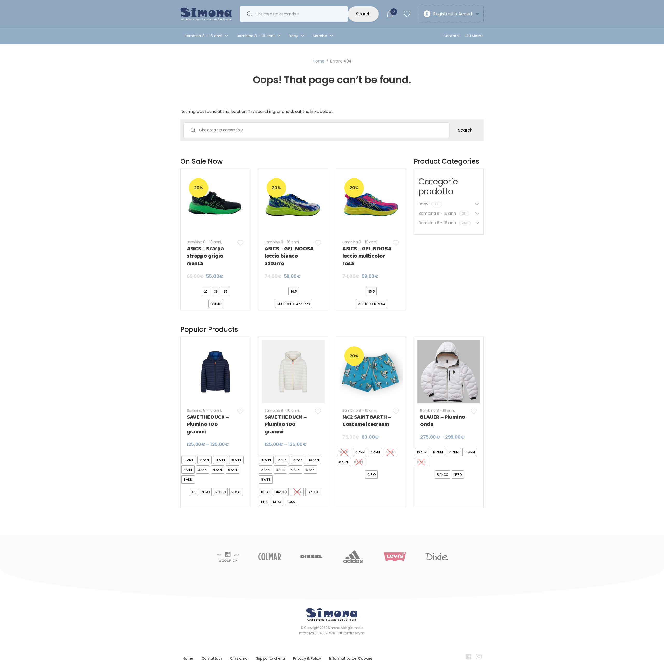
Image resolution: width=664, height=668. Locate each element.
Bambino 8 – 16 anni (255, 35)
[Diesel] (270, 556)
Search (363, 14)
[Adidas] (311, 556)
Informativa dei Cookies (351, 658)
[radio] (206, 291)
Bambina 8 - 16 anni (359, 242)
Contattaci (212, 658)
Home (318, 61)
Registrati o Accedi (453, 14)
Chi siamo (239, 658)
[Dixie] (395, 556)
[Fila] (437, 556)
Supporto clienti (270, 658)
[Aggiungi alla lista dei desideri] (240, 243)
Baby (293, 35)
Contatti (451, 35)
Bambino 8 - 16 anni (204, 242)
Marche (320, 35)
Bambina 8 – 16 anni (203, 35)
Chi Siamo (474, 35)
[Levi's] (353, 556)
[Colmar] (228, 556)
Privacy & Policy (307, 658)
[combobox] (294, 14)
